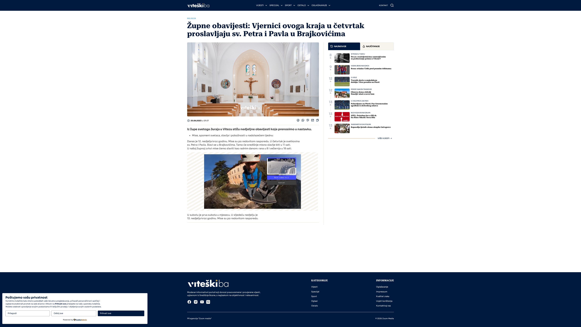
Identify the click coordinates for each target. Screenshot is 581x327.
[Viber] (307, 120)
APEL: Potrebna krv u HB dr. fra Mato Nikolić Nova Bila (364, 116)
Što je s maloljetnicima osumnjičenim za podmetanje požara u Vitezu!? (368, 58)
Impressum (381, 291)
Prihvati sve (105, 313)
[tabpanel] (361, 96)
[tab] (344, 46)
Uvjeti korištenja (384, 301)
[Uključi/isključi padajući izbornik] (266, 5)
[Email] (312, 120)
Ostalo (301, 5)
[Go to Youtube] (202, 302)
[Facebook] (298, 120)
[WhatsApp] (302, 120)
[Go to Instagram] (196, 302)
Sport (288, 5)
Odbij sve (58, 313)
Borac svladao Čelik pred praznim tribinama (371, 69)
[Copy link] (317, 120)
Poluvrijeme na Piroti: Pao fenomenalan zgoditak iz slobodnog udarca (369, 105)
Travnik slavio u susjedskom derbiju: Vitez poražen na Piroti (365, 81)
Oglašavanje (319, 5)
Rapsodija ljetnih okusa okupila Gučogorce (371, 127)
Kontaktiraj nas (383, 305)
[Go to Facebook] (189, 302)
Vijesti (260, 5)
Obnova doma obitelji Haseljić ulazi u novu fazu (362, 93)
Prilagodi (12, 313)
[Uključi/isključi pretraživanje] (392, 5)
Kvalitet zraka (382, 296)
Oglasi (314, 301)
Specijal (274, 5)
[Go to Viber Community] (208, 302)
